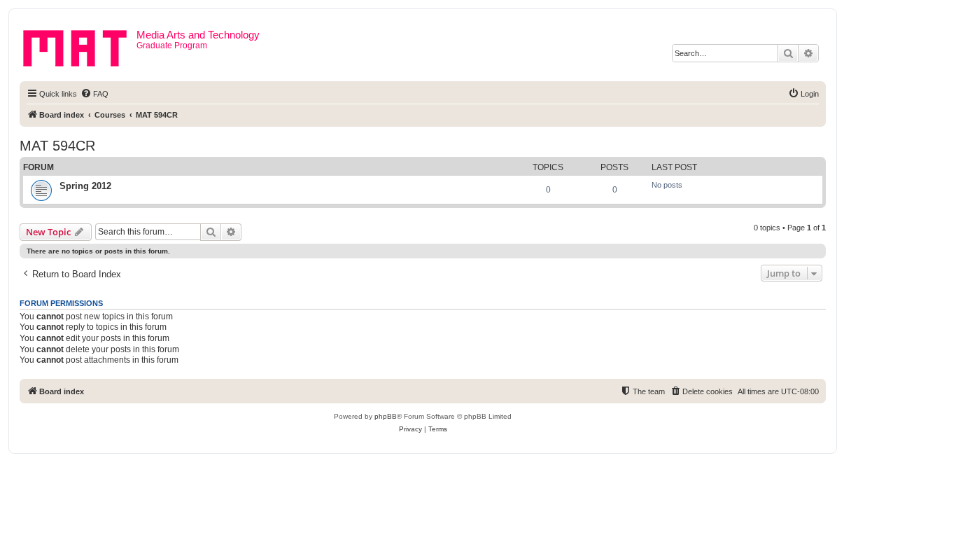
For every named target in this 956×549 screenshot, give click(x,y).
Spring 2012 (85, 186)
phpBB (385, 416)
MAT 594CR (57, 145)
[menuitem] (94, 93)
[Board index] (79, 45)
